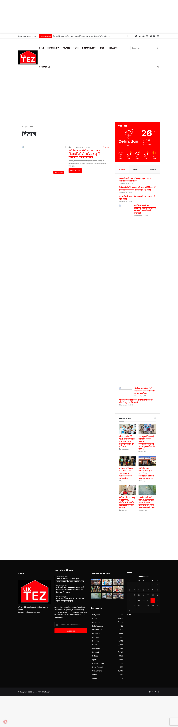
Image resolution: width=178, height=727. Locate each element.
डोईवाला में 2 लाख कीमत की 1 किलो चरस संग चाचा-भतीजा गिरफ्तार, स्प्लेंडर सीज (126, 473)
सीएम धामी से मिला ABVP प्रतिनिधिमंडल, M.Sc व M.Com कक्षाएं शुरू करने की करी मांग (127, 441)
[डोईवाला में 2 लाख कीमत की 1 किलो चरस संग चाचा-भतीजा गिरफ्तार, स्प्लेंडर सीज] (127, 461)
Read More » (75, 170)
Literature (96, 648)
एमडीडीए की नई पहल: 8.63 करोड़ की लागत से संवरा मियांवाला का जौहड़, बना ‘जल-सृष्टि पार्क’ (147, 502)
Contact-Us (44, 67)
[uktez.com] (28, 57)
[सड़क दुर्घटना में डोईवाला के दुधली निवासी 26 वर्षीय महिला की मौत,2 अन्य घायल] (96, 582)
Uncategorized (98, 663)
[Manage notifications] (5, 722)
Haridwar (95, 641)
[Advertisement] (89, 17)
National (95, 652)
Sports (94, 660)
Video (94, 675)
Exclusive (113, 48)
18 (134, 600)
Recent (136, 169)
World (94, 678)
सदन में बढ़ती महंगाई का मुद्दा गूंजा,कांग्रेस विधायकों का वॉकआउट (135, 179)
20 (143, 600)
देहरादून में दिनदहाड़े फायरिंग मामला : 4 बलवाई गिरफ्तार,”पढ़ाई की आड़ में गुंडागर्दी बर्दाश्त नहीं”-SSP (147, 442)
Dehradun (96, 622)
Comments (151, 169)
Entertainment (89, 48)
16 (157, 595)
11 (134, 595)
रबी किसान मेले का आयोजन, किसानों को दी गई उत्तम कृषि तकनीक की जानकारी (85, 154)
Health (102, 48)
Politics (66, 48)
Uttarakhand (97, 671)
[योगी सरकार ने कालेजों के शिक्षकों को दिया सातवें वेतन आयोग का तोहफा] (125, 391)
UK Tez (72, 147)
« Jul (129, 615)
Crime (75, 48)
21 (148, 600)
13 (143, 595)
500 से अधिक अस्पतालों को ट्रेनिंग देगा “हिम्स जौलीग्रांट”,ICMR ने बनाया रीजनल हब (146, 473)
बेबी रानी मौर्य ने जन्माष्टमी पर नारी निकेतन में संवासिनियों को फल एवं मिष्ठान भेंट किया (137, 188)
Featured (95, 637)
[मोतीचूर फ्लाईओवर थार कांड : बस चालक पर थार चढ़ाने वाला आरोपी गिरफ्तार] (118, 596)
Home (41, 48)
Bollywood (96, 615)
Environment (53, 48)
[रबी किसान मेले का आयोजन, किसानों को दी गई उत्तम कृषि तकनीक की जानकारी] (125, 294)
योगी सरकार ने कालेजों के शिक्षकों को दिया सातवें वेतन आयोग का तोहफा (144, 391)
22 (153, 600)
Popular (122, 169)
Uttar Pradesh (97, 667)
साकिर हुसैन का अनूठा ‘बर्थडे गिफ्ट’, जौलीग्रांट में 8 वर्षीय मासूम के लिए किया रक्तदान (127, 502)
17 (129, 600)
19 (139, 600)
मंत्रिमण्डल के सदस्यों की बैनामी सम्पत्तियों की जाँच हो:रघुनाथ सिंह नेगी (136, 401)
